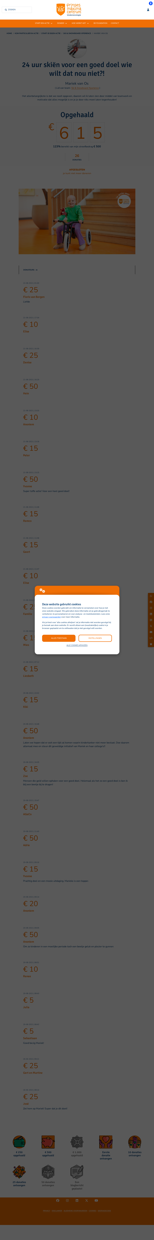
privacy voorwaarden (51, 617)
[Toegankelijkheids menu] (150, 3)
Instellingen (95, 638)
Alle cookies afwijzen (77, 645)
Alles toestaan (59, 638)
